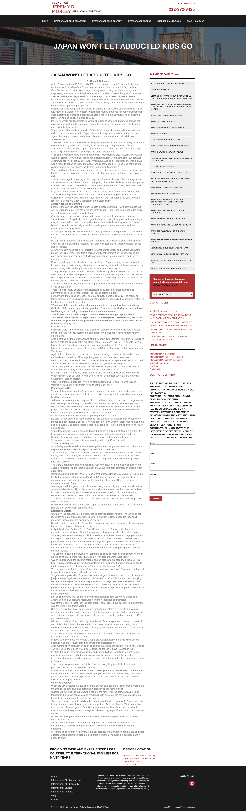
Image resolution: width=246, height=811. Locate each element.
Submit (156, 499)
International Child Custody (107, 21)
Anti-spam (191, 807)
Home (45, 21)
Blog (189, 21)
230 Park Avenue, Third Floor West (139, 758)
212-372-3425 (182, 9)
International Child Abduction (70, 21)
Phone (152, 453)
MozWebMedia (103, 807)
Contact (199, 21)
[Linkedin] (192, 783)
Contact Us (188, 3)
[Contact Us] (178, 3)
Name (152, 443)
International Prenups (169, 21)
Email (152, 464)
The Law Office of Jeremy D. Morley (139, 755)
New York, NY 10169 (132, 761)
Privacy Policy (179, 807)
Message (153, 474)
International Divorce (139, 21)
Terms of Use (167, 807)
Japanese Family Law (164, 74)
